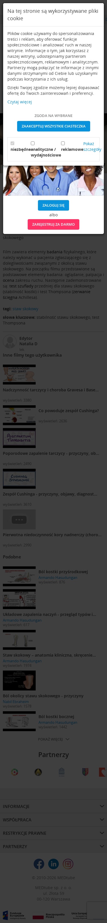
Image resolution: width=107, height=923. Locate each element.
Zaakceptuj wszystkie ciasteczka (54, 126)
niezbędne (21, 149)
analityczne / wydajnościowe (46, 152)
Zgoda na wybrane (53, 115)
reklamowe (72, 149)
